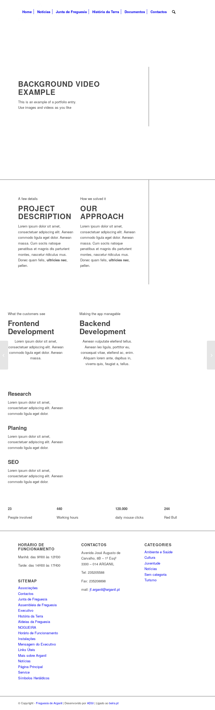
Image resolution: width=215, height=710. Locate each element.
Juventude (152, 563)
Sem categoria (155, 574)
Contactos (26, 593)
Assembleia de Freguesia (37, 604)
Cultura (149, 557)
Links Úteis (26, 649)
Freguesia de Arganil (49, 703)
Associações (28, 587)
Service (24, 672)
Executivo (25, 610)
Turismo (150, 579)
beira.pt (114, 703)
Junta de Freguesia (32, 599)
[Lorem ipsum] (4, 355)
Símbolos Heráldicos (34, 677)
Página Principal (30, 666)
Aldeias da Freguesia (34, 621)
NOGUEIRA (27, 627)
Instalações (27, 638)
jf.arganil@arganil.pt (105, 589)
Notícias (24, 660)
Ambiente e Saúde (158, 551)
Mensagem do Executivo (37, 644)
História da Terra (30, 616)
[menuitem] (27, 12)
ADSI (90, 703)
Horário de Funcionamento (38, 632)
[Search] (173, 12)
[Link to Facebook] (193, 11)
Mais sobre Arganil (32, 655)
